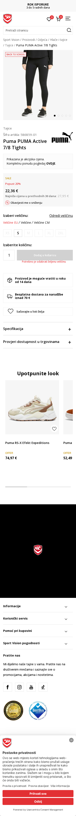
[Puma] (62, 137)
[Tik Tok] (43, 687)
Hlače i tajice (58, 40)
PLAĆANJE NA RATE (40, 4)
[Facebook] (7, 687)
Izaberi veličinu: (15, 216)
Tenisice (10, 438)
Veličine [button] (26, 222)
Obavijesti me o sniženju (26, 203)
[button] (38, 30)
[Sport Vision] (7, 18)
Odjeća (42, 40)
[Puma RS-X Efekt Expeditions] (32, 407)
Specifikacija (13, 328)
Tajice (9, 45)
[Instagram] (19, 687)
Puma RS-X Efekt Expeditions (27, 443)
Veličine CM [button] (42, 222)
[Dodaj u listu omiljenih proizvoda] (54, 428)
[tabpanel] (38, 85)
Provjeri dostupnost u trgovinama (31, 341)
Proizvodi (28, 40)
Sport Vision (11, 40)
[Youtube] (31, 687)
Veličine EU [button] (10, 222)
